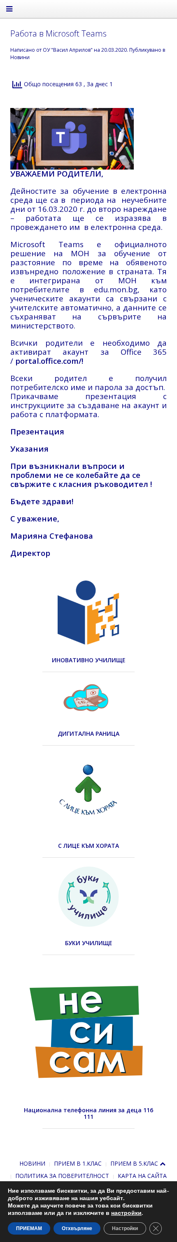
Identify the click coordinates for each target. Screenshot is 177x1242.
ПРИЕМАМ (29, 1228)
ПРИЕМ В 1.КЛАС (78, 1163)
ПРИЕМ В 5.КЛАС (134, 1163)
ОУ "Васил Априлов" (68, 49)
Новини (20, 57)
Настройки (125, 1228)
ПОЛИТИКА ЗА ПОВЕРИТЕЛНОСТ (62, 1176)
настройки (126, 1213)
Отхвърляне (77, 1228)
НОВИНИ (32, 1163)
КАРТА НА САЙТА (142, 1176)
